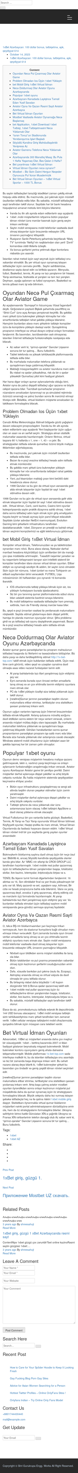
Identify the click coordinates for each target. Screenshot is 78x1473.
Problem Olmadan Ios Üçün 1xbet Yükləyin (37, 81)
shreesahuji (27, 1224)
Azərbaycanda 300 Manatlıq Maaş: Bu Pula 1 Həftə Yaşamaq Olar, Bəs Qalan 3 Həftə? (37, 159)
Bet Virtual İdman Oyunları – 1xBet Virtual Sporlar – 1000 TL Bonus (36, 180)
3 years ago (9, 1224)
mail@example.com (14, 1419)
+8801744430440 (13, 1414)
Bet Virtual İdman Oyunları (28, 113)
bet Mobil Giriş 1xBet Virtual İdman (32, 84)
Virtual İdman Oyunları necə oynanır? (34, 168)
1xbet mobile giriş (61, 1099)
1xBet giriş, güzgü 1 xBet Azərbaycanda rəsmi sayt (36, 1235)
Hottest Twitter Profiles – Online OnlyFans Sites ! (38, 1393)
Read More (9, 1228)
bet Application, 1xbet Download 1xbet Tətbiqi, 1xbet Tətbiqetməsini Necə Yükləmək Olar (35, 128)
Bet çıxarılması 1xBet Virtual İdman (32, 164)
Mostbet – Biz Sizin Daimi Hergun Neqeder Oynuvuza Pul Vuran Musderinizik (37, 173)
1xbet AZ (15, 1139)
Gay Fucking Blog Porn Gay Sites (29, 1378)
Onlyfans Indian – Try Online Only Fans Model (36, 1400)
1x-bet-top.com (55, 1053)
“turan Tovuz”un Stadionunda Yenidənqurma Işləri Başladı (29, 137)
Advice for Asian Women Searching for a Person (37, 1385)
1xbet (13, 1135)
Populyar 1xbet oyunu (25, 95)
